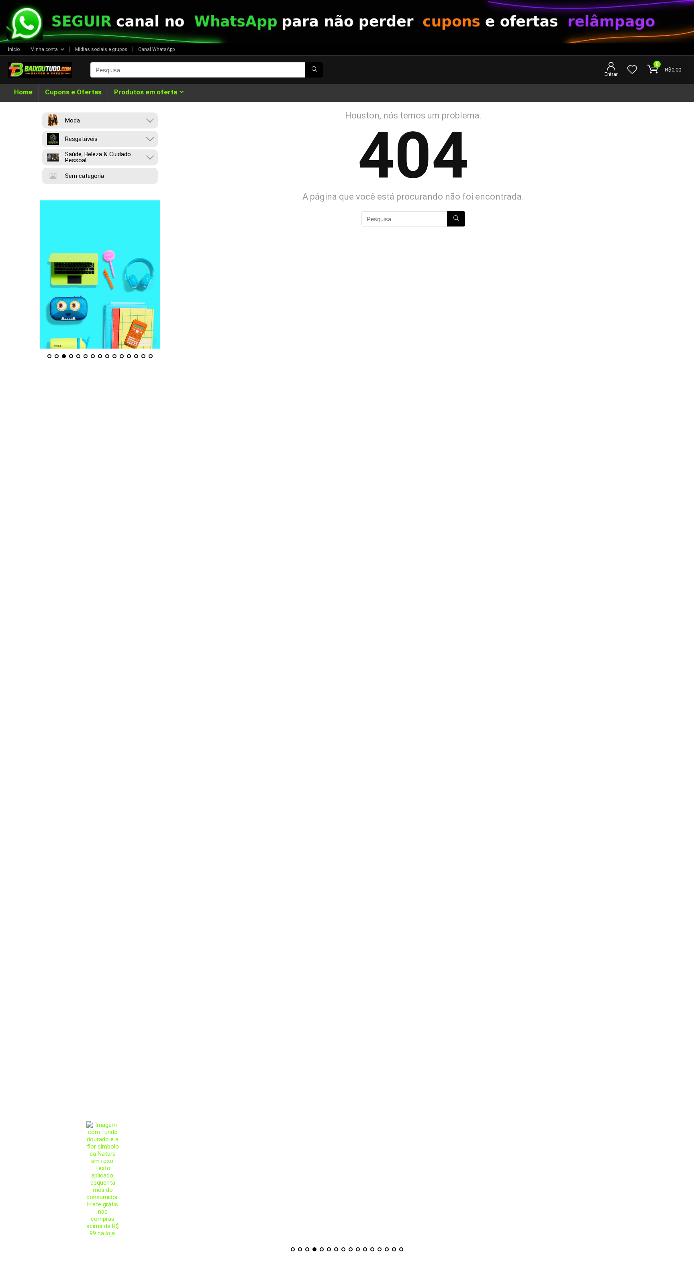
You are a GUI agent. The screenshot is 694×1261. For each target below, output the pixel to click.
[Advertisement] (347, 1065)
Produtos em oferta (145, 92)
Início (14, 49)
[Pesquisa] (314, 70)
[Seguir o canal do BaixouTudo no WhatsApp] (347, 21)
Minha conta (44, 49)
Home (23, 92)
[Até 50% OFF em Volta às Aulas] (100, 274)
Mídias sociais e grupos (101, 49)
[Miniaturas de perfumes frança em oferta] (315, 1181)
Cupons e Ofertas (73, 92)
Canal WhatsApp (156, 49)
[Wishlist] (632, 70)
